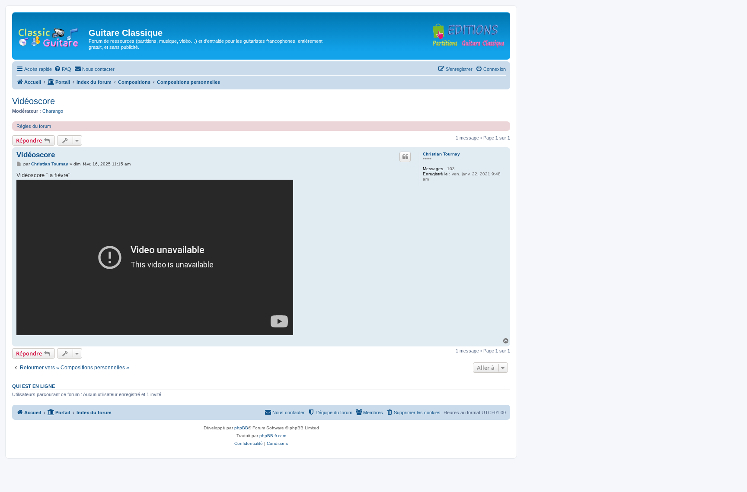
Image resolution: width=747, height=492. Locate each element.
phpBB (241, 427)
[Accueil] (51, 35)
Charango (52, 111)
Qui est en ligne (33, 386)
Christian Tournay (441, 154)
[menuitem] (62, 69)
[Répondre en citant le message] (405, 157)
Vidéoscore (33, 101)
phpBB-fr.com (272, 435)
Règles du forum (33, 126)
